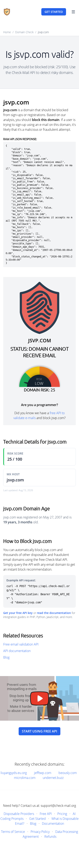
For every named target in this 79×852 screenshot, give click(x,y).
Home (7, 32)
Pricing (62, 813)
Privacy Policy (40, 831)
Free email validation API (20, 644)
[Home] (7, 11)
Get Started (37, 818)
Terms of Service (13, 831)
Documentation (53, 823)
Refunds (50, 836)
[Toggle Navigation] (73, 12)
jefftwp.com (42, 773)
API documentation (17, 651)
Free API (46, 813)
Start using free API (39, 731)
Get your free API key (18, 613)
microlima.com (24, 777)
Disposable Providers (19, 813)
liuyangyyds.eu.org (14, 773)
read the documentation (54, 613)
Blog (6, 657)
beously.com (68, 773)
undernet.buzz (53, 777)
